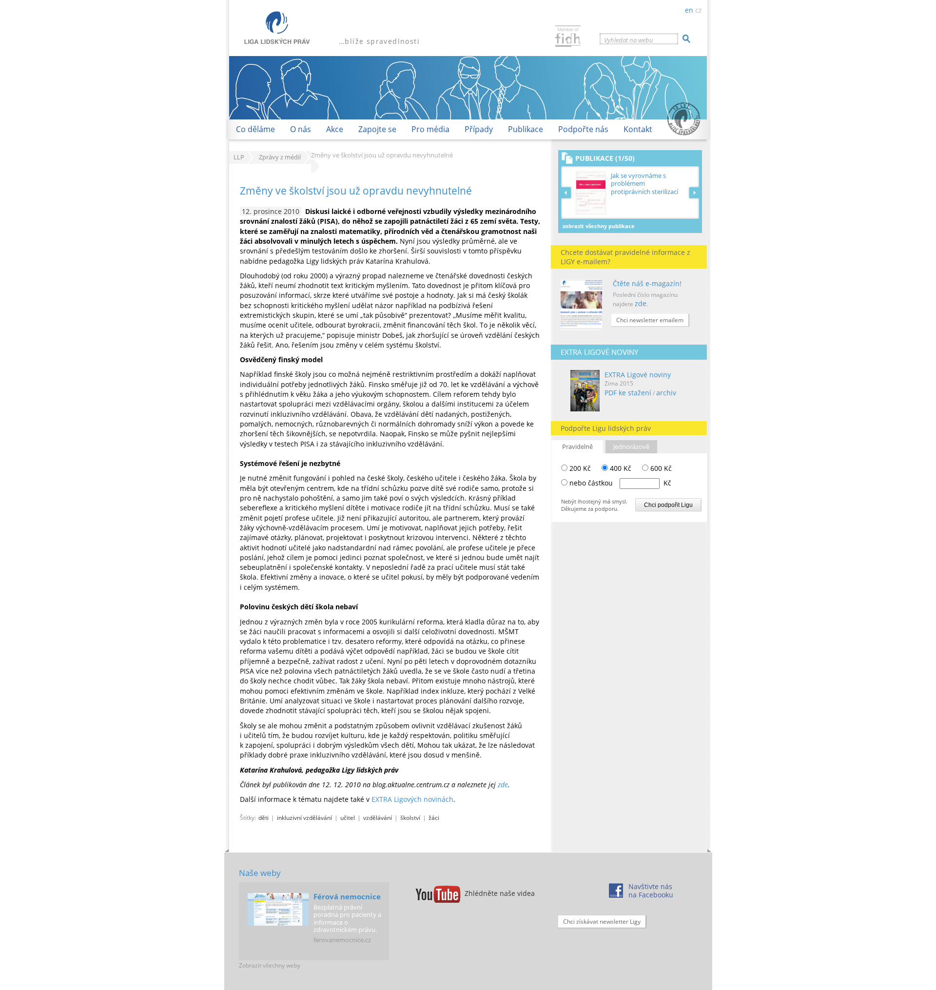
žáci (434, 817)
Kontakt (638, 129)
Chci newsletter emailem (649, 320)
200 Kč (579, 468)
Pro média (430, 129)
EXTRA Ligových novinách (412, 799)
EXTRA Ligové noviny (637, 374)
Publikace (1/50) (605, 158)
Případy (479, 129)
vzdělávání (377, 817)
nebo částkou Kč (620, 482)
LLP (239, 157)
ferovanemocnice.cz (342, 939)
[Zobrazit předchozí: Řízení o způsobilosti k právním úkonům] (567, 192)
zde (640, 303)
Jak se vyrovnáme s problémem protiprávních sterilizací (644, 183)
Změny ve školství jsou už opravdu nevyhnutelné (356, 190)
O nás (300, 129)
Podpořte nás (583, 129)
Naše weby (260, 872)
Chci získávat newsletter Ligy (602, 921)
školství (410, 817)
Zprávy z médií (280, 157)
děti (263, 817)
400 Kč (619, 468)
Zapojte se (377, 129)
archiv (666, 392)
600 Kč (660, 468)
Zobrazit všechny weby (269, 965)
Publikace (525, 129)
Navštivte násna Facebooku (650, 890)
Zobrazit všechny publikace (599, 226)
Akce (334, 129)
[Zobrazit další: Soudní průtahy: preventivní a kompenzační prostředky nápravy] (694, 192)
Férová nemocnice (347, 896)
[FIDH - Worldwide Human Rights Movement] (568, 37)
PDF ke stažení (627, 392)
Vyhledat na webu (628, 40)
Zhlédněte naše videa (500, 893)
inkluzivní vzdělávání (304, 817)
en (689, 10)
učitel (347, 817)
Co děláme (255, 129)
